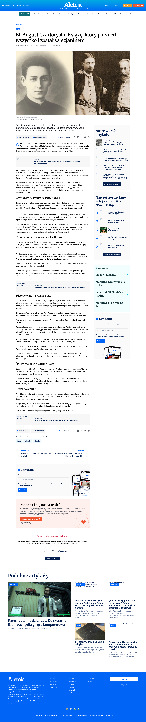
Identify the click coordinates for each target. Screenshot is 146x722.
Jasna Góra (80, 584)
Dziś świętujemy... (106, 274)
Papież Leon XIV (111, 14)
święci (19, 441)
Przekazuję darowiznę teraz (29, 519)
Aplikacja (71, 684)
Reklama (71, 693)
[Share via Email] (85, 137)
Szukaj (27, 6)
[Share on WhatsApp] (89, 137)
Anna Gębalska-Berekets (39, 45)
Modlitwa (23, 14)
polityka (113, 625)
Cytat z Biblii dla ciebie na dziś (109, 294)
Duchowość (51, 14)
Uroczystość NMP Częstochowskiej (80, 9)
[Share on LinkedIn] (78, 137)
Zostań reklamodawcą (81, 715)
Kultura (80, 14)
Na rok (90, 682)
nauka (79, 625)
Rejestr (126, 6)
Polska (132, 14)
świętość (27, 441)
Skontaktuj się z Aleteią (97, 715)
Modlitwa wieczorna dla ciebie (110, 283)
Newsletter (72, 682)
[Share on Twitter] (81, 137)
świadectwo (13, 584)
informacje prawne (67, 715)
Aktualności (90, 14)
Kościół (100, 14)
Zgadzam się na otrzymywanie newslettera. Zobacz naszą (42, 484)
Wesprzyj (137, 6)
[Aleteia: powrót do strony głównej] (73, 5)
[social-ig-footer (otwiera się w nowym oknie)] (79, 709)
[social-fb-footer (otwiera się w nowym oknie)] (71, 709)
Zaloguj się (118, 6)
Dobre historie (38, 14)
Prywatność (109, 715)
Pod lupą (71, 14)
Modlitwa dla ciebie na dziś (109, 304)
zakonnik (37, 441)
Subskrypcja (72, 687)
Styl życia (61, 14)
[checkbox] (18, 484)
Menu (13, 14)
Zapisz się (22, 490)
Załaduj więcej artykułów (112, 184)
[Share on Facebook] (74, 137)
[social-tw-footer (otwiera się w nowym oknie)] (75, 709)
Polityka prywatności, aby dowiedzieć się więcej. (111, 336)
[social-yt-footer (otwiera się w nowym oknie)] (67, 709)
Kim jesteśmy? (55, 715)
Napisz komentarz (52, 558)
